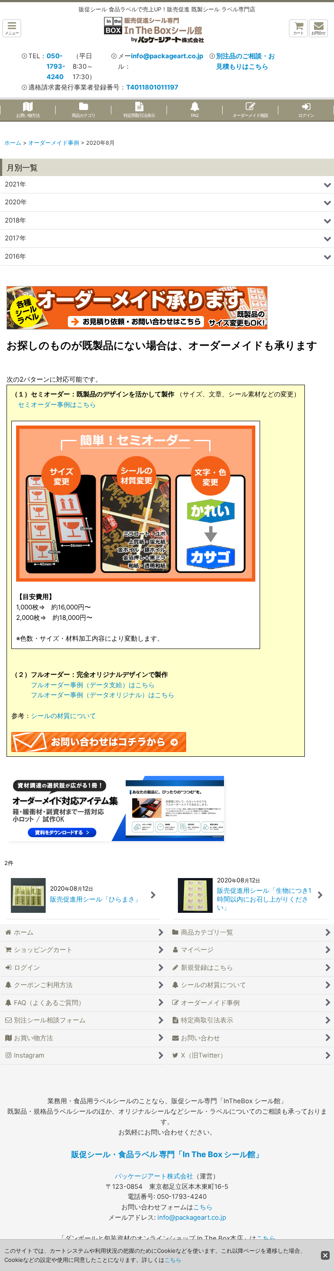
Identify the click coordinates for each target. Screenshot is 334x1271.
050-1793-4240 (56, 66)
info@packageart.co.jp (167, 56)
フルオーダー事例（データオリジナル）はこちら (102, 695)
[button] (11, 28)
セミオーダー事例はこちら (57, 405)
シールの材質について (63, 716)
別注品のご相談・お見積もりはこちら (245, 61)
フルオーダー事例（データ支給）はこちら (93, 685)
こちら (203, 1207)
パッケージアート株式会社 (154, 1176)
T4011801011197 (152, 87)
